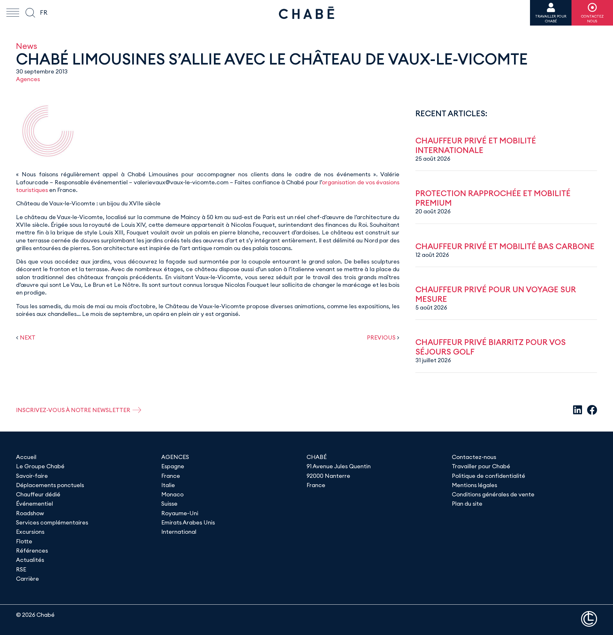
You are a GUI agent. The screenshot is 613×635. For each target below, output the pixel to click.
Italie (168, 485)
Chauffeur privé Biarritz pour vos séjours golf (490, 347)
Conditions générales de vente (493, 494)
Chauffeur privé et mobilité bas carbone (504, 246)
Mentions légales (474, 485)
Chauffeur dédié (38, 494)
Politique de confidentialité (488, 475)
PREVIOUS (381, 337)
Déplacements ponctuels (50, 485)
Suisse (169, 503)
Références (32, 550)
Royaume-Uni (179, 513)
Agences (28, 79)
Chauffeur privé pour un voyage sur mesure (495, 294)
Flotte (24, 541)
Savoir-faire (32, 475)
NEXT (27, 337)
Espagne (172, 466)
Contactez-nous (474, 457)
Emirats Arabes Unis (188, 522)
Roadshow (30, 513)
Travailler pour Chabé (481, 466)
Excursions (30, 531)
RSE (21, 569)
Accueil (26, 457)
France (170, 475)
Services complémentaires (52, 522)
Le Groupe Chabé (40, 466)
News (26, 46)
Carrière (27, 578)
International (178, 531)
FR (43, 12)
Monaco (172, 494)
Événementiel (34, 503)
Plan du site (467, 503)
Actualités (30, 559)
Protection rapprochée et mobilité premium (493, 198)
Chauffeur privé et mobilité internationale (475, 145)
